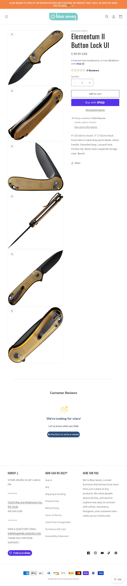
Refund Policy (52, 508)
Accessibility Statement (57, 536)
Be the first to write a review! (63, 434)
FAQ (47, 487)
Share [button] (78, 163)
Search (48, 480)
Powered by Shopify (71, 579)
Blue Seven (58, 579)
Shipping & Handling (55, 494)
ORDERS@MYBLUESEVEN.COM (24, 533)
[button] (6, 16)
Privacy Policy (52, 501)
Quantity (75, 76)
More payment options (95, 110)
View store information (85, 127)
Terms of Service (53, 515)
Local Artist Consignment (58, 522)
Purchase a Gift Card (55, 529)
